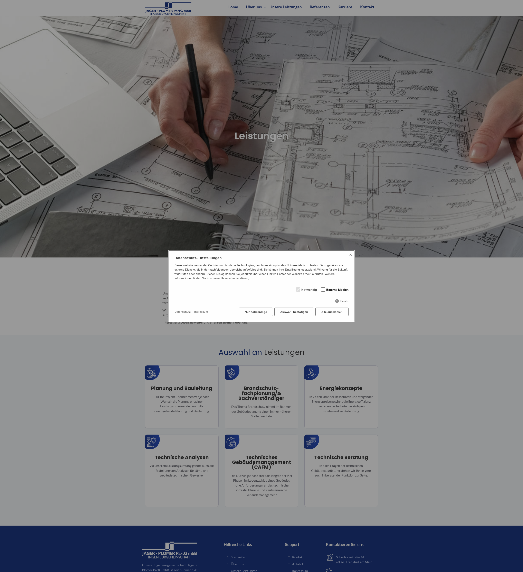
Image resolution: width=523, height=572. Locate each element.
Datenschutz (182, 311)
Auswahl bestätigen (294, 312)
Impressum (200, 311)
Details (344, 301)
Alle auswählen (332, 312)
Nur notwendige (256, 312)
